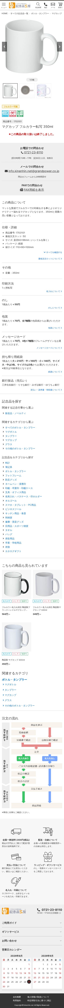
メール (53, 7)
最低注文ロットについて (49, 258)
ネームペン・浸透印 (15, 483)
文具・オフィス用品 (15, 492)
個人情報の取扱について (38, 997)
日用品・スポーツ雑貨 (16, 526)
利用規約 (17, 1000)
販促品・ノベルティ (15, 413)
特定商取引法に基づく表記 (39, 1000)
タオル (8, 530)
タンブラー (11, 436)
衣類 (7, 547)
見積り (60, 7)
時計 (7, 462)
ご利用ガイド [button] (9, 922)
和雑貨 (8, 517)
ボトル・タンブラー (15, 471)
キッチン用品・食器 (15, 513)
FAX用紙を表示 (34, 189)
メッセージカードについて (48, 348)
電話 (45, 7)
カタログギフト (13, 551)
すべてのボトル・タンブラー (20, 427)
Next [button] (59, 47)
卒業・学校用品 (13, 542)
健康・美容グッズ (14, 521)
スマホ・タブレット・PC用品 (20, 504)
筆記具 (8, 467)
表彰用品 (9, 538)
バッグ (8, 534)
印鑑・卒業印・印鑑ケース (19, 488)
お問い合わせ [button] (9, 940)
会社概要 (17, 997)
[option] (32, 46)
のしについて (54, 307)
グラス (8, 444)
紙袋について (54, 372)
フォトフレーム (13, 475)
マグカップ (11, 440)
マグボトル (11, 431)
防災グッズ (11, 479)
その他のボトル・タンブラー (20, 448)
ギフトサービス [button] (10, 931)
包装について (54, 328)
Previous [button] (4, 47)
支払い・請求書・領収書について (45, 390)
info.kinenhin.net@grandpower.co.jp (34, 171)
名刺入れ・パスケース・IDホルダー (23, 496)
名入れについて (53, 291)
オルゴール (11, 500)
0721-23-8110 (33, 152)
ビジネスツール (13, 509)
